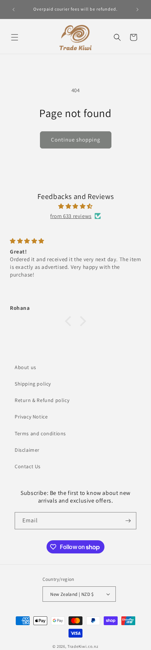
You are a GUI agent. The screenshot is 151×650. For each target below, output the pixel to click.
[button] (15, 37)
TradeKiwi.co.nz (83, 646)
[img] (75, 206)
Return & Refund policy (42, 400)
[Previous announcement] (13, 9)
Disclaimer (27, 450)
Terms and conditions (40, 433)
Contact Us (28, 466)
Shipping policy (33, 383)
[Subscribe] (128, 520)
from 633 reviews (71, 216)
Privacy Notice (31, 416)
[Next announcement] (137, 9)
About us (25, 367)
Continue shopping (75, 139)
